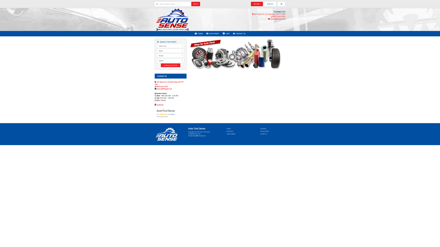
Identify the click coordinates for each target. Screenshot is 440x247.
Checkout (263, 128)
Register (270, 4)
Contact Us (240, 33)
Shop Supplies (231, 134)
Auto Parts (213, 33)
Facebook (159, 105)
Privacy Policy (264, 131)
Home (200, 33)
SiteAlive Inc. (202, 136)
